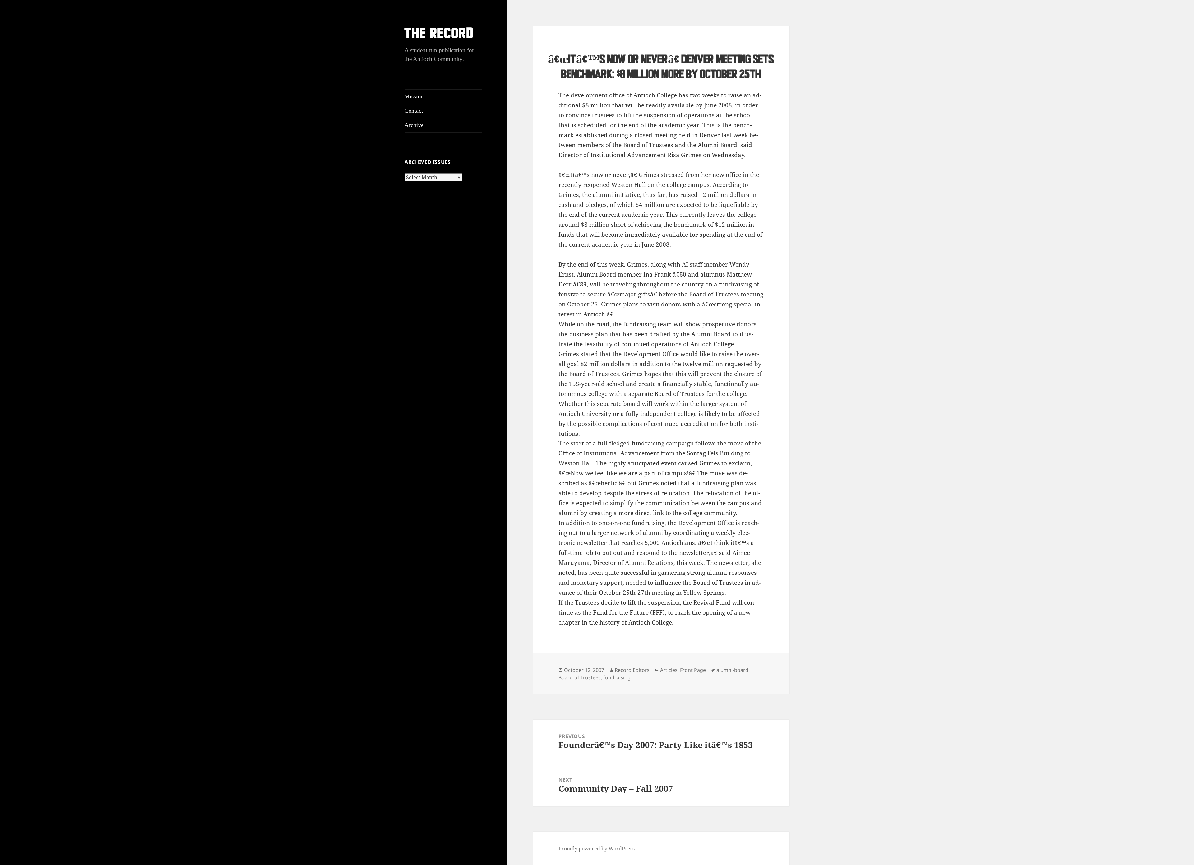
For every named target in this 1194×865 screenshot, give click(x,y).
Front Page (693, 670)
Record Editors (632, 670)
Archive (414, 125)
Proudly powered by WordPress (596, 848)
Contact (414, 111)
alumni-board (732, 670)
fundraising (617, 677)
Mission (414, 96)
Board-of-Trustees (579, 677)
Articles (669, 670)
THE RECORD (439, 34)
